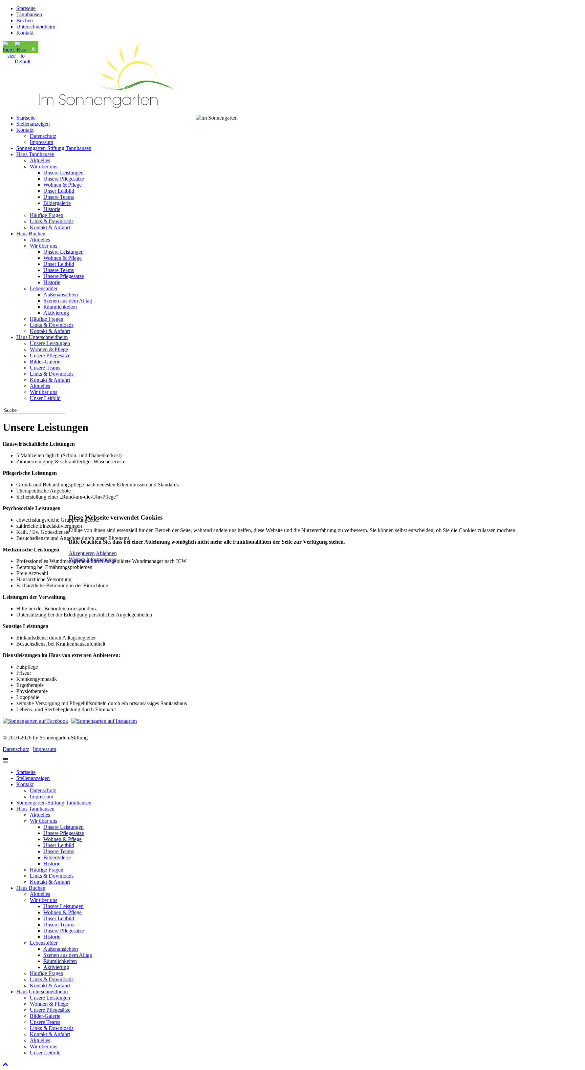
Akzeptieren (82, 553)
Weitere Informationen (92, 559)
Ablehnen (106, 553)
